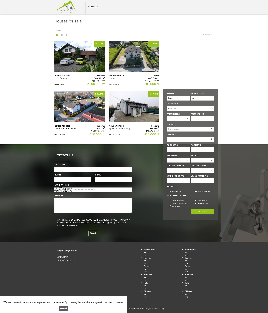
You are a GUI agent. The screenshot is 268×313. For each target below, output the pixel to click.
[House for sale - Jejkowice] (134, 65)
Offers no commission (179, 203)
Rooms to (196, 145)
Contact (93, 7)
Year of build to (199, 176)
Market (170, 186)
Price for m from (175, 166)
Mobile (57, 175)
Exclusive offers (203, 203)
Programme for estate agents (141, 308)
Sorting (207, 35)
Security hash (61, 185)
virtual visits (176, 206)
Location (171, 124)
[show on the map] (67, 35)
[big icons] (57, 35)
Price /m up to (198, 166)
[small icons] (62, 35)
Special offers (202, 200)
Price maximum (198, 114)
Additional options (177, 195)
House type (172, 104)
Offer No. (171, 135)
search (202, 212)
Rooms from (173, 145)
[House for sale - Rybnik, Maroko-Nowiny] (79, 115)
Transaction (197, 93)
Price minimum (173, 114)
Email (98, 175)
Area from (172, 155)
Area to (195, 155)
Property (172, 93)
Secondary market (204, 191)
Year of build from (176, 176)
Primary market (177, 191)
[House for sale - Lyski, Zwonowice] (79, 65)
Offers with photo (178, 200)
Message (58, 195)
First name (59, 164)
